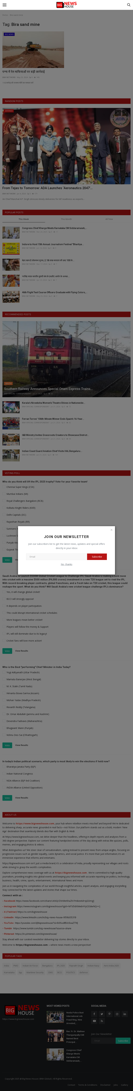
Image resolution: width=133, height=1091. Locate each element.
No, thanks (66, 564)
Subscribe (97, 556)
